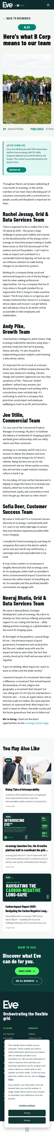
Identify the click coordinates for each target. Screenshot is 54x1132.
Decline (27, 1120)
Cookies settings (27, 1105)
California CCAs (35, 1038)
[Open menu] (48, 5)
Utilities (31, 1034)
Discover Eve (16, 170)
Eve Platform (8, 1034)
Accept (27, 1113)
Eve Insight (8, 1038)
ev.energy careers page (36, 723)
